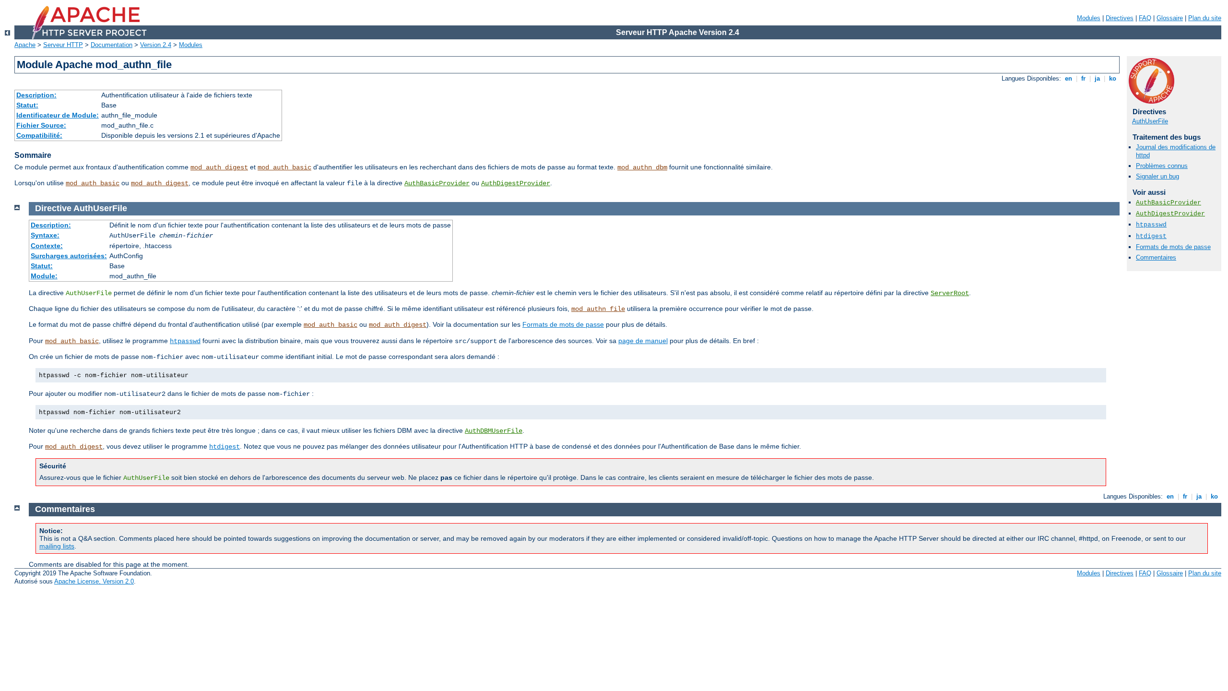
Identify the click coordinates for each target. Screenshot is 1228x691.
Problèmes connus (1162, 165)
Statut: (27, 105)
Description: (36, 95)
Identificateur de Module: (57, 115)
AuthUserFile (1150, 121)
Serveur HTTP (63, 44)
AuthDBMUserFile (493, 431)
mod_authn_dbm (642, 167)
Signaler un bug (1157, 176)
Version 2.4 (155, 44)
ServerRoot (950, 293)
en (1068, 78)
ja (1097, 78)
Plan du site (1204, 18)
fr (1083, 78)
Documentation (111, 44)
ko (1112, 78)
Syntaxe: (45, 235)
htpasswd (1151, 224)
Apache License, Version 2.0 (94, 581)
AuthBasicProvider (437, 183)
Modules (1088, 18)
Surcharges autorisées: (69, 256)
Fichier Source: (41, 125)
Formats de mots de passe (1173, 246)
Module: (44, 276)
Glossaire (1170, 18)
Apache (24, 44)
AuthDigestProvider (515, 183)
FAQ (1145, 18)
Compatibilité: (39, 135)
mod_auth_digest (219, 167)
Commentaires (1156, 257)
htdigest (1151, 236)
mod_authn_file (598, 309)
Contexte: (47, 246)
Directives (1120, 18)
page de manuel (643, 341)
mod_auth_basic (284, 167)
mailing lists (56, 546)
